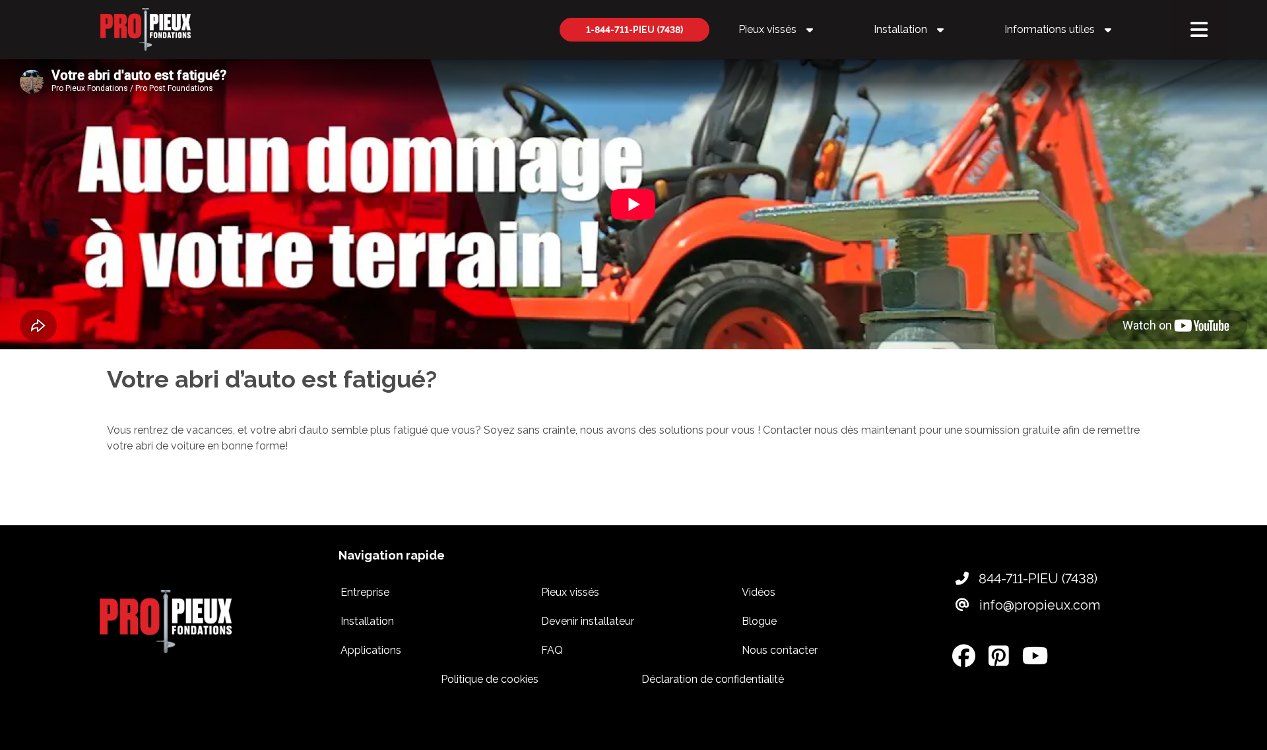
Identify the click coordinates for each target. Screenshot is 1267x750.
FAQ (552, 650)
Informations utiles (1048, 29)
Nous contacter (780, 650)
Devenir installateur (587, 621)
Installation (899, 29)
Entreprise (365, 592)
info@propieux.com (1038, 605)
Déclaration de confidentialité (712, 679)
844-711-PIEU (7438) (1036, 579)
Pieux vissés (766, 29)
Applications (371, 650)
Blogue (759, 621)
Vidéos (758, 592)
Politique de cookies (489, 679)
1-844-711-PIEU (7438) (634, 29)
